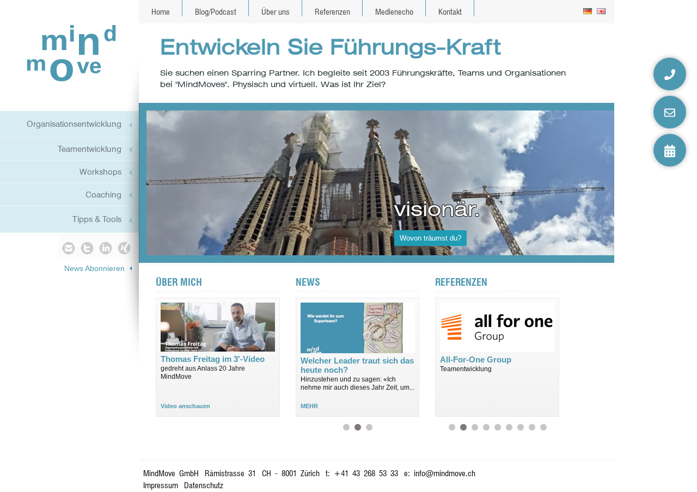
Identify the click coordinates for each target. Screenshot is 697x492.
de (588, 11)
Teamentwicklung (89, 149)
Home (160, 12)
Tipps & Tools (96, 219)
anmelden (604, 480)
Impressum (160, 485)
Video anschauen (185, 406)
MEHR (309, 406)
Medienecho (394, 12)
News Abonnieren (94, 268)
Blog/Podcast (215, 12)
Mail (67, 247)
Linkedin (105, 247)
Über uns (275, 12)
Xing (124, 247)
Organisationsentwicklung (74, 124)
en (602, 11)
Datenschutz (203, 485)
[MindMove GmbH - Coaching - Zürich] (67, 52)
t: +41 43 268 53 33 (362, 473)
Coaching (103, 194)
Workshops (100, 172)
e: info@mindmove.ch (439, 473)
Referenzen (332, 12)
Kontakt (450, 12)
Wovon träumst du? (430, 238)
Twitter (86, 247)
